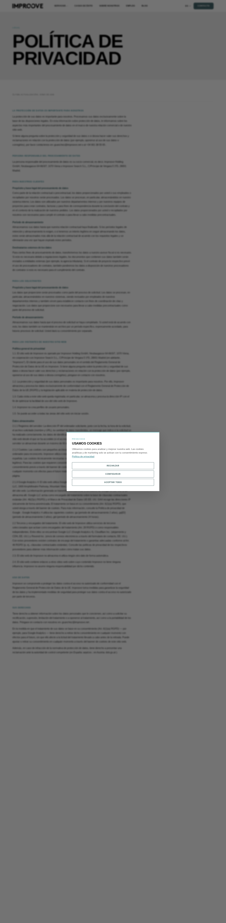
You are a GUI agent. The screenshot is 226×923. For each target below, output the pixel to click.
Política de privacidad (83, 456)
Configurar (113, 474)
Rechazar (113, 466)
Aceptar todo (113, 482)
